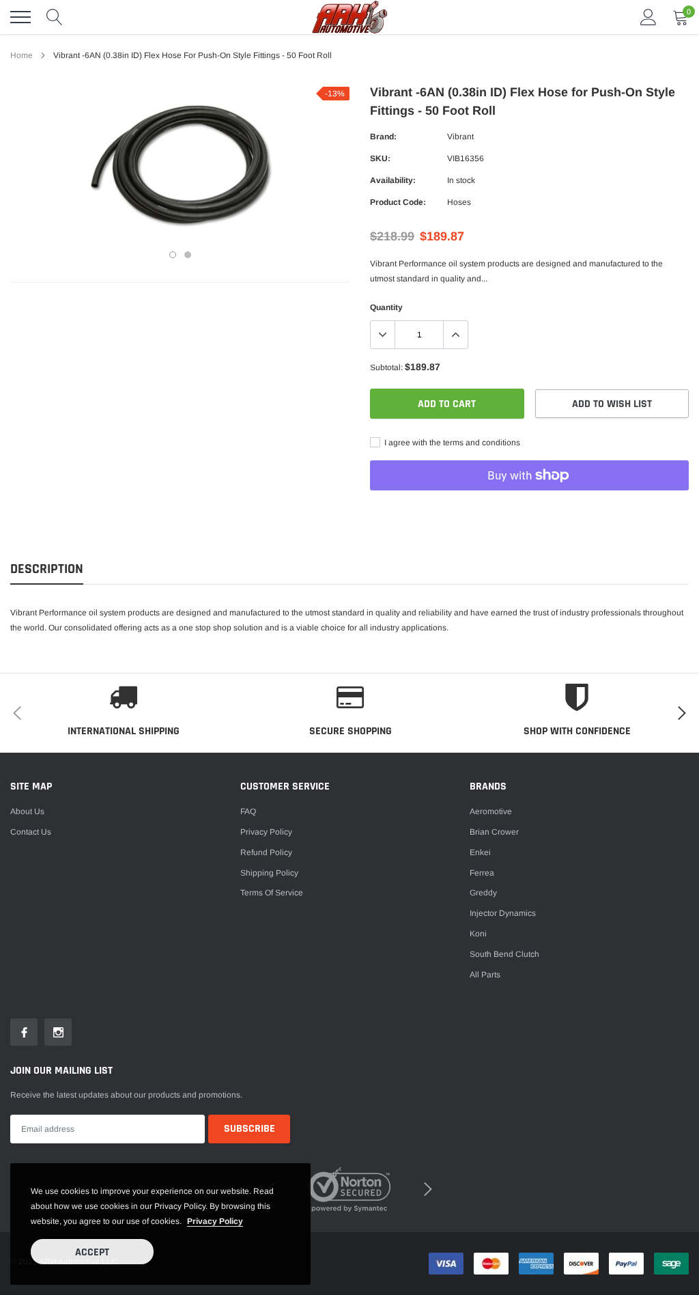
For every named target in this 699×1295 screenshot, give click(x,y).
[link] (24, 1032)
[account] (648, 17)
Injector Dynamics (503, 913)
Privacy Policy (266, 832)
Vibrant (460, 136)
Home (21, 55)
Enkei (480, 852)
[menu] (20, 17)
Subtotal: (386, 367)
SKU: (380, 158)
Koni (478, 933)
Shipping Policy (269, 873)
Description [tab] (46, 569)
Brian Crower (494, 832)
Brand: (383, 136)
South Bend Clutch (504, 954)
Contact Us (30, 832)
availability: (393, 180)
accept (92, 1252)
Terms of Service (271, 892)
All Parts (485, 974)
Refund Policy (266, 852)
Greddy (483, 892)
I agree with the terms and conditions (451, 442)
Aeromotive (491, 811)
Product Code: (398, 202)
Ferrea (482, 873)
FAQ (248, 811)
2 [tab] (187, 254)
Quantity (386, 307)
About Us (27, 811)
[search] (54, 17)
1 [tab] (172, 254)
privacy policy (215, 1221)
